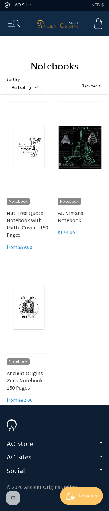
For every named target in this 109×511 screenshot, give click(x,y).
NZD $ (97, 4)
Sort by (13, 80)
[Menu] (14, 23)
